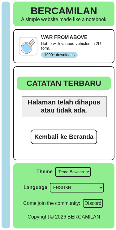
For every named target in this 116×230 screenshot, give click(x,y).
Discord (92, 203)
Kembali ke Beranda (63, 136)
